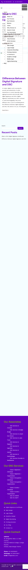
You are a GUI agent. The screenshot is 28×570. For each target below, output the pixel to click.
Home (5, 12)
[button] (24, 7)
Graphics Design (11, 56)
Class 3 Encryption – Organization (14, 483)
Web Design (10, 45)
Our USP (6, 14)
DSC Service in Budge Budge (15, 431)
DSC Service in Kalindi (13, 451)
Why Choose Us (11, 28)
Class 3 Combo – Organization (13, 492)
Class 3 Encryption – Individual (14, 479)
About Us (9, 16)
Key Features (11, 21)
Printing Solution (12, 52)
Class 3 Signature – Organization (14, 475)
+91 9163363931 (12, 551)
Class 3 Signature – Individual (14, 471)
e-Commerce (11, 54)
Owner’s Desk (11, 30)
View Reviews (11, 39)
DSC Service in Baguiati (13, 443)
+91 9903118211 (15, 553)
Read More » (5, 110)
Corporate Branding (12, 50)
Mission (9, 23)
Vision (8, 25)
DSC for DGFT (14, 498)
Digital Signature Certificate (12, 34)
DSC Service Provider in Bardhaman (15, 459)
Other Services (8, 43)
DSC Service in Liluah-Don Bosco (15, 435)
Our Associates (11, 32)
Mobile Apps (10, 59)
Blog (5, 63)
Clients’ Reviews (8, 36)
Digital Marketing (12, 61)
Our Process (10, 19)
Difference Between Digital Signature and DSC (14, 81)
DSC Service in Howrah (13, 427)
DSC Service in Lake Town (14, 439)
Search (3, 125)
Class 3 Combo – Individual (13, 488)
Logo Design (10, 47)
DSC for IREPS (14, 495)
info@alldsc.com (13, 555)
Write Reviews (11, 41)
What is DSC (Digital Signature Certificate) (13, 136)
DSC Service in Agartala (13, 447)
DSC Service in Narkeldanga (13, 455)
